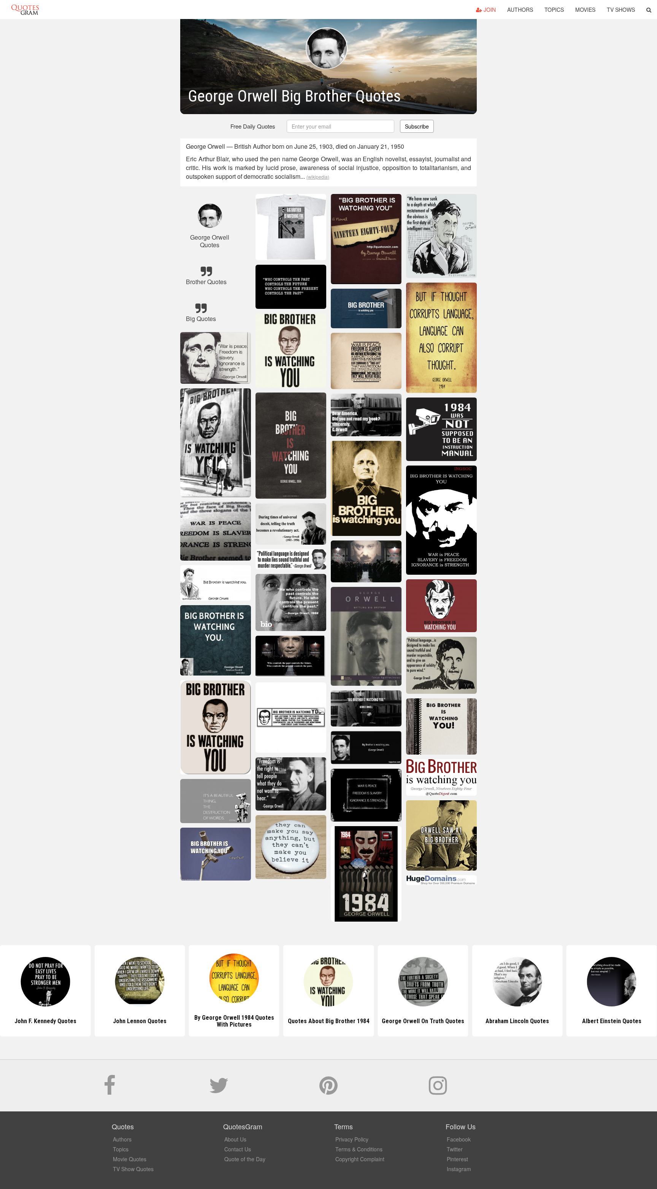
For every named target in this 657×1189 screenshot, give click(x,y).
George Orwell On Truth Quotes (328, 1021)
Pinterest (457, 1159)
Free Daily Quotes (252, 126)
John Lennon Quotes (45, 1021)
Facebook (459, 1139)
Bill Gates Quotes (612, 1021)
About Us (235, 1139)
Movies (585, 9)
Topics (554, 9)
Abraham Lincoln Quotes (423, 1021)
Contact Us (237, 1149)
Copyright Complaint (359, 1159)
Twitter (455, 1149)
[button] (649, 9)
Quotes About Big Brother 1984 (234, 1021)
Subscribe (417, 126)
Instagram (459, 1169)
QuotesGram (25, 9)
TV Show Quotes (133, 1169)
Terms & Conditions (358, 1149)
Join (489, 9)
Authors (520, 9)
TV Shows (621, 9)
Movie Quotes (129, 1159)
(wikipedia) (317, 176)
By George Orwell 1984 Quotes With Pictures (139, 1021)
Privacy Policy (351, 1139)
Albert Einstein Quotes (517, 1021)
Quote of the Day (244, 1159)
